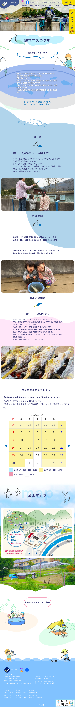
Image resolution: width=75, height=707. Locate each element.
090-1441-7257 (44, 684)
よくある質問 (43, 2)
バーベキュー (8, 695)
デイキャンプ (8, 698)
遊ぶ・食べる (34, 5)
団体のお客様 (34, 2)
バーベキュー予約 (21, 698)
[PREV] (6, 445)
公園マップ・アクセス (54, 2)
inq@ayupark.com (15, 680)
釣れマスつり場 (8, 692)
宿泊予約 (18, 695)
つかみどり (7, 690)
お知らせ (25, 5)
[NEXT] (69, 445)
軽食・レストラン (54, 5)
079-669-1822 (13, 678)
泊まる (44, 5)
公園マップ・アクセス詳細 (37, 602)
